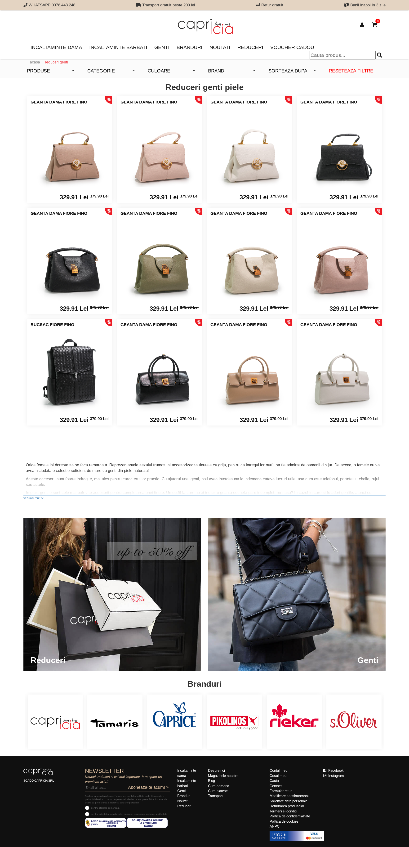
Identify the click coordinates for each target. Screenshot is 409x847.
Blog (211, 781)
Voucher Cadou (292, 47)
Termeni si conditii (283, 811)
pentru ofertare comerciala (105, 808)
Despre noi (216, 770)
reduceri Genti (56, 62)
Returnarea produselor (287, 806)
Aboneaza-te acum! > (148, 787)
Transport (215, 796)
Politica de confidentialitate (290, 816)
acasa (35, 62)
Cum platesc (218, 791)
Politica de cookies (284, 821)
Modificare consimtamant (289, 796)
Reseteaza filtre (351, 70)
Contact (276, 786)
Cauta (274, 781)
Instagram (335, 776)
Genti (161, 47)
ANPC (275, 826)
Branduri (189, 47)
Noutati (219, 47)
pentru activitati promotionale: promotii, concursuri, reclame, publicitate (129, 814)
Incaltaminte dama (56, 47)
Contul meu (278, 770)
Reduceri (250, 47)
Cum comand (218, 786)
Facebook (335, 770)
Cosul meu (278, 776)
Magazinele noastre (223, 776)
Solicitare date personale (288, 801)
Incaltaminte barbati (118, 47)
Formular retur (281, 791)
